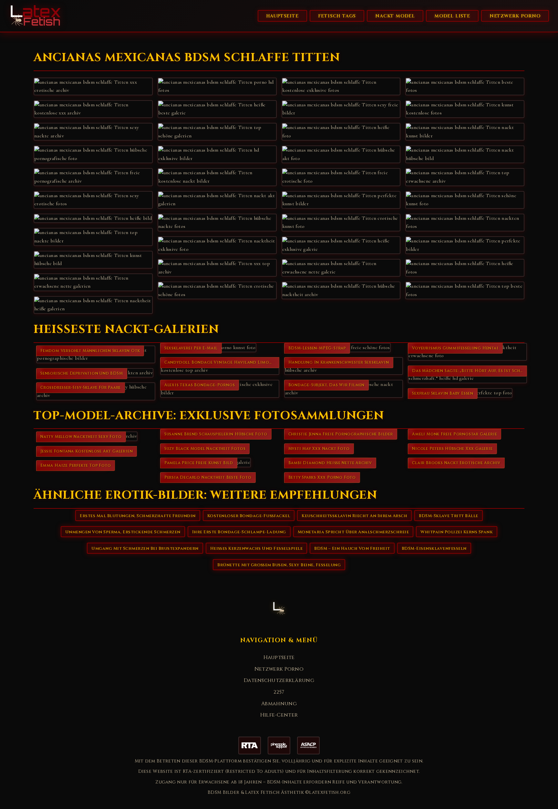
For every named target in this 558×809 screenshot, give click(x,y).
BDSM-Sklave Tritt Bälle (448, 516)
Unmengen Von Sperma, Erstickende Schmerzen (123, 532)
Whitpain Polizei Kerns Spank (456, 532)
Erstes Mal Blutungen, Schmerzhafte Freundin (138, 516)
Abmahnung (279, 703)
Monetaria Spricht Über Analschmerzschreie (353, 532)
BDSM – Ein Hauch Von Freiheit (352, 548)
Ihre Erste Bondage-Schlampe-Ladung (239, 532)
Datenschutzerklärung (279, 680)
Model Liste (452, 16)
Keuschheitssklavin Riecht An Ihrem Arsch (354, 516)
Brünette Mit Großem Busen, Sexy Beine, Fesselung (279, 565)
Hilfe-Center (279, 715)
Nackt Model (395, 16)
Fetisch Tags (337, 16)
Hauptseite (282, 16)
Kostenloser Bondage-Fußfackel (248, 516)
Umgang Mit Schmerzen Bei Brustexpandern (145, 548)
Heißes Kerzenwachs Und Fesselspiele (256, 548)
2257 (279, 692)
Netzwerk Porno (515, 16)
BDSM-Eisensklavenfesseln (434, 548)
